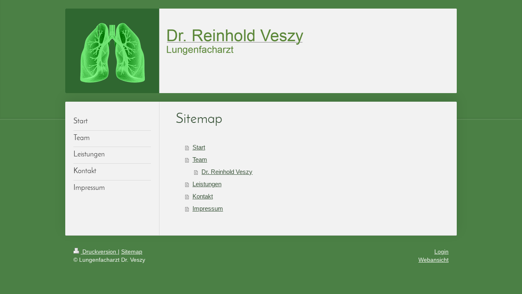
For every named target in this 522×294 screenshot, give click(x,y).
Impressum (207, 208)
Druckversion (99, 251)
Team (199, 159)
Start (198, 147)
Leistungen (206, 183)
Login (441, 251)
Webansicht (433, 259)
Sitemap (131, 251)
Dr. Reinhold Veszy (226, 171)
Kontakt (202, 196)
